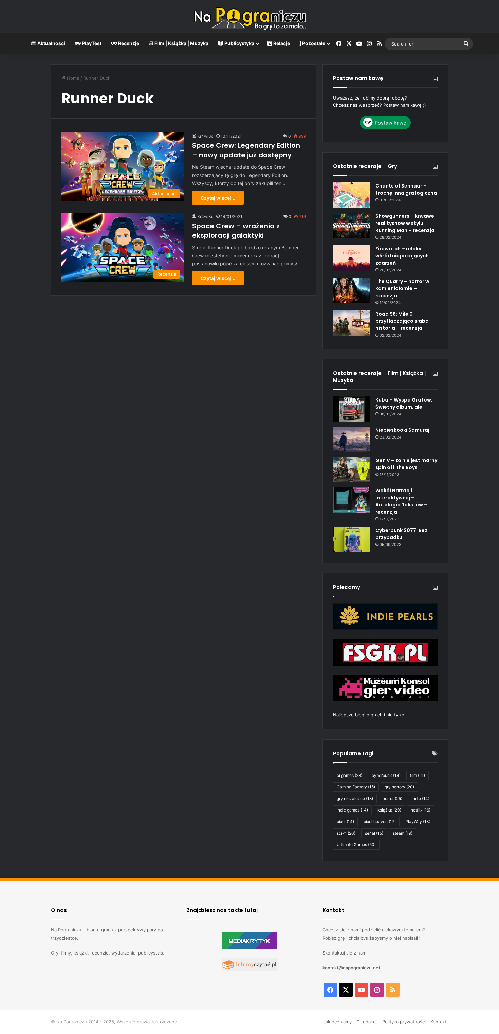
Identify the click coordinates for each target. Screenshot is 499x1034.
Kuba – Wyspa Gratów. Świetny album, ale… (403, 403)
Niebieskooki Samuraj (402, 430)
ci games (349, 775)
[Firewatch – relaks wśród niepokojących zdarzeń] (351, 258)
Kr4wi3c (205, 136)
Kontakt (438, 1021)
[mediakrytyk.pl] (249, 947)
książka (389, 810)
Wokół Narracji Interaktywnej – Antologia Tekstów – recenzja (401, 501)
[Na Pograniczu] (249, 16)
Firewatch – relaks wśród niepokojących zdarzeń (402, 255)
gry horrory (399, 786)
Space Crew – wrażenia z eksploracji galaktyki (236, 230)
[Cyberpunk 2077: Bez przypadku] (351, 539)
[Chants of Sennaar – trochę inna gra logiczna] (351, 195)
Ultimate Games (356, 844)
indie (420, 798)
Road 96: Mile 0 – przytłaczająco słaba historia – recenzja (402, 321)
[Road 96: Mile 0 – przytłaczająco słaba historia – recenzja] (351, 323)
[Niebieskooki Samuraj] (351, 439)
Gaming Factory (356, 786)
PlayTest (91, 43)
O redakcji (366, 1021)
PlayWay (417, 821)
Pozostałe (313, 43)
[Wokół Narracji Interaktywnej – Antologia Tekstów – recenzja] (351, 500)
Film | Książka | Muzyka (180, 43)
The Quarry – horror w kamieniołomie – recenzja (402, 288)
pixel (345, 821)
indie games (352, 810)
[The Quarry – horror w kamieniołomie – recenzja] (351, 290)
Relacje (281, 43)
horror (392, 798)
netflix (420, 810)
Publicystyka (238, 43)
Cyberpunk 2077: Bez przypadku (401, 534)
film (417, 775)
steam (402, 833)
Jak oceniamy (337, 1021)
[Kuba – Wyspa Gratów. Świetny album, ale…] (351, 409)
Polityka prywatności (404, 1021)
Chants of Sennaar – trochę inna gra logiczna (406, 189)
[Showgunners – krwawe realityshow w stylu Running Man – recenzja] (351, 225)
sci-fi (346, 833)
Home (72, 78)
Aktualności (50, 43)
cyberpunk (386, 775)
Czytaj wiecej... (218, 198)
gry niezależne (355, 798)
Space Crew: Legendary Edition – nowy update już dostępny (246, 150)
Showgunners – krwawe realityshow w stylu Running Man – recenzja (405, 223)
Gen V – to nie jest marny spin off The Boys (406, 464)
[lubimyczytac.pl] (249, 970)
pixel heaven (380, 821)
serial (374, 833)
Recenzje (128, 43)
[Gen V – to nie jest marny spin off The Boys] (351, 469)
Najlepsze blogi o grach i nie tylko (368, 714)
